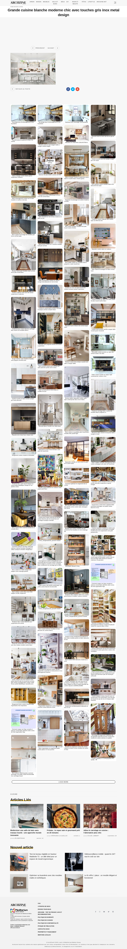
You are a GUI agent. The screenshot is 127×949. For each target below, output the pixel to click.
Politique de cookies (45, 920)
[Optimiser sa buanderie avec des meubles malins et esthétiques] (19, 883)
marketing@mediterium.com (22, 924)
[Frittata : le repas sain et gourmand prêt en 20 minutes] (63, 816)
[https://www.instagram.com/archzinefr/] (100, 911)
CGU (39, 903)
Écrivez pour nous (44, 909)
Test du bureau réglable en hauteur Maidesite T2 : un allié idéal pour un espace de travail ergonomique (43, 856)
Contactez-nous (44, 929)
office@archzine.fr (15, 927)
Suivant (51, 48)
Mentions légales (44, 935)
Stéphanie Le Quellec (59, 835)
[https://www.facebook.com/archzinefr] (96, 911)
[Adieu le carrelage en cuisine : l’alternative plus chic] (100, 816)
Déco (63, 1)
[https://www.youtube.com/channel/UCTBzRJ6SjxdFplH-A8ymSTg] (104, 911)
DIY (67, 1)
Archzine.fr (19, 905)
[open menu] (115, 2)
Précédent (40, 48)
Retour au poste (22, 89)
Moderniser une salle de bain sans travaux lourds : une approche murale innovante (25, 832)
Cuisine (20, 6)
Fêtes (84, 1)
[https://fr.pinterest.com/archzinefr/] (113, 911)
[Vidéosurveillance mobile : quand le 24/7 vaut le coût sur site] (74, 862)
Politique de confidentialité (48, 923)
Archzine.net (102, 1)
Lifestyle (91, 1)
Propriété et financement (47, 932)
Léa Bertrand (19, 838)
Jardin (32, 1)
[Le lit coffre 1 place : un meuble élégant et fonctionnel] (74, 883)
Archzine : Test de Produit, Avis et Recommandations (50, 913)
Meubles (46, 1)
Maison (38, 1)
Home (12, 6)
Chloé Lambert (93, 835)
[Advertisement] (63, 31)
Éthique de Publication (46, 926)
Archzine (18, 2)
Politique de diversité (46, 917)
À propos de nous (44, 906)
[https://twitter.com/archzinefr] (109, 911)
